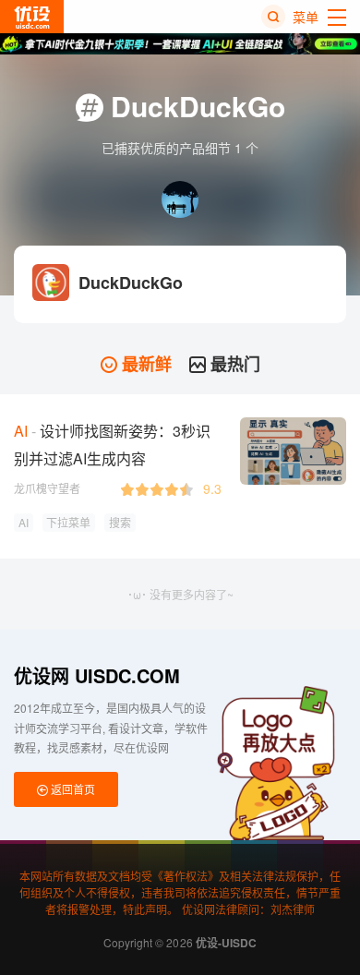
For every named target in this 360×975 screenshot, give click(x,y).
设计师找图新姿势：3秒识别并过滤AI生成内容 (112, 444)
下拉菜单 (68, 522)
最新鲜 (144, 364)
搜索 (120, 522)
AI (23, 522)
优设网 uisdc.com (97, 675)
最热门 (233, 364)
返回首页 (71, 789)
